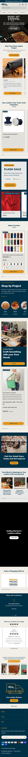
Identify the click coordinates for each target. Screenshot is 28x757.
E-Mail (14, 606)
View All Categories (14, 55)
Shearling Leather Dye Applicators (10, 134)
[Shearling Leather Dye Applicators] (13, 121)
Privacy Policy (17, 751)
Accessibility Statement (6, 751)
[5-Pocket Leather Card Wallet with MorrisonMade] (7, 483)
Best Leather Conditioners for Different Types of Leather (19, 492)
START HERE (14, 537)
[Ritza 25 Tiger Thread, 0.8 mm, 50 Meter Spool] (13, 242)
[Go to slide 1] (11, 615)
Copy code (17, 179)
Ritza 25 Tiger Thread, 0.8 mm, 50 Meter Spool (13, 255)
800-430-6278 (15, 605)
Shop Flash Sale (10, 185)
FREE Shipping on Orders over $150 (14, 1)
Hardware (15, 12)
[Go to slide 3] (13, 615)
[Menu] (25, 4)
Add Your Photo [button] (15, 661)
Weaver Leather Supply (9, 748)
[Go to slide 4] (14, 615)
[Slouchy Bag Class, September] (13, 380)
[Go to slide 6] (16, 615)
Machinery (23, 12)
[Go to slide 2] (12, 615)
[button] (22, 4)
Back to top (14, 706)
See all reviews (14, 648)
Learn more (14, 462)
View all (14, 106)
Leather (4, 12)
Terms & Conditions (5, 753)
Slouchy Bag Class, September (9, 392)
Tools (9, 12)
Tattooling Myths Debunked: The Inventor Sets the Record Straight (7, 492)
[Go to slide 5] (15, 615)
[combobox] (14, 7)
